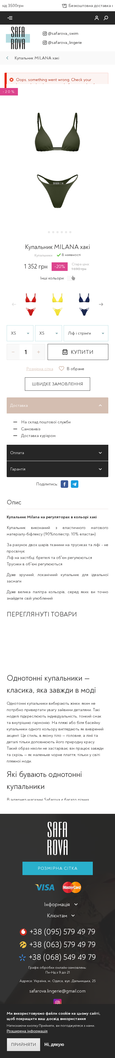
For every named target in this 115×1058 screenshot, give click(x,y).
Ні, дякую (54, 1044)
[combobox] (86, 333)
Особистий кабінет (97, 18)
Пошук (106, 18)
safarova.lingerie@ (57, 991)
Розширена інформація (27, 1031)
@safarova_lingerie (65, 42)
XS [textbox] (13, 333)
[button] (14, 304)
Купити (82, 352)
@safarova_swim (63, 33)
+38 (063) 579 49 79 (62, 945)
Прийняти (23, 1044)
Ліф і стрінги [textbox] (79, 333)
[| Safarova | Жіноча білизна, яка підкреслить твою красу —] (18, 37)
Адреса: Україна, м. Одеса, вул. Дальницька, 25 (57, 981)
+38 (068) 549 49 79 (62, 957)
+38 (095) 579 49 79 (62, 932)
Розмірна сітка (58, 868)
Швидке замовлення (57, 384)
